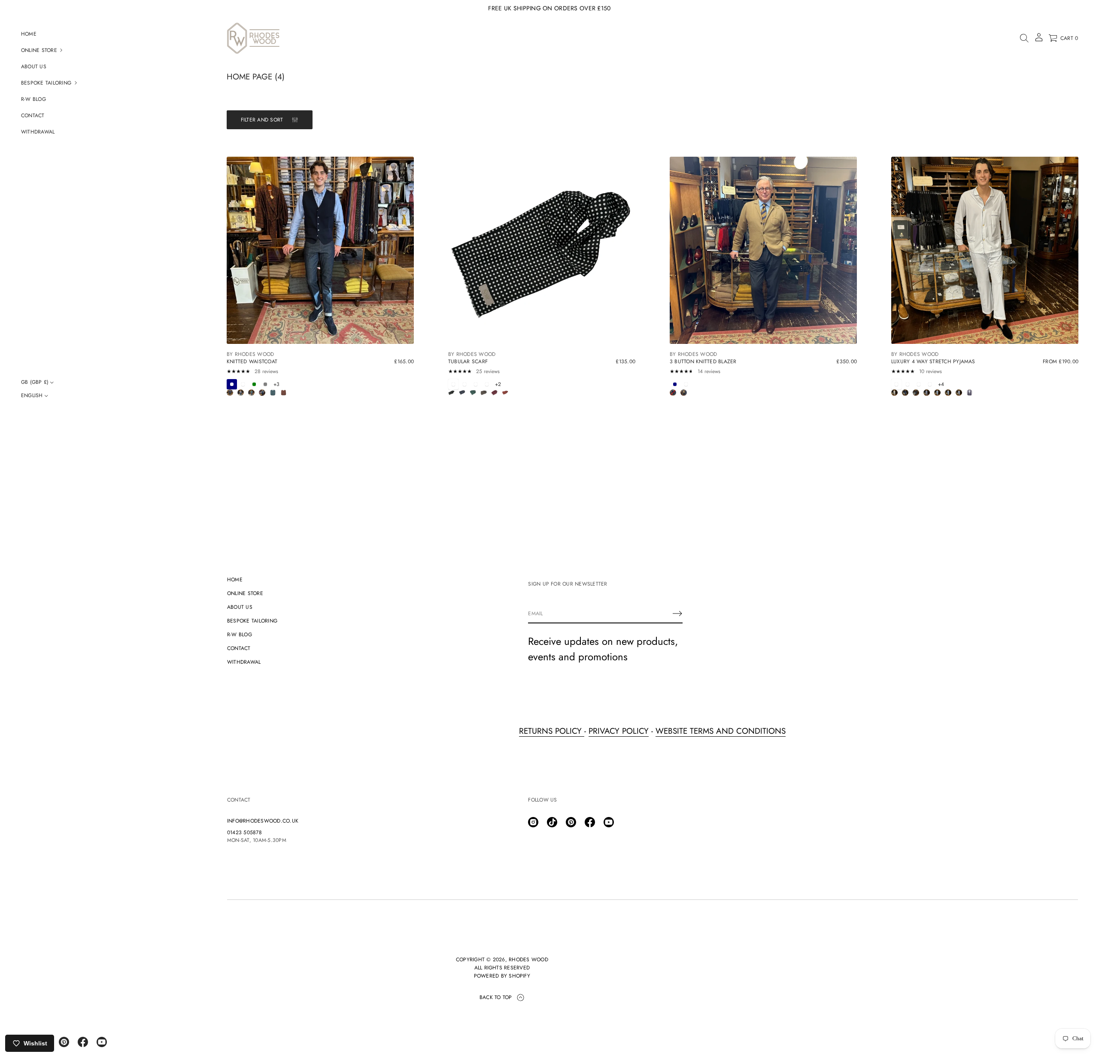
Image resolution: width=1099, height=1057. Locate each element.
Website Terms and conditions (721, 731)
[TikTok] (552, 822)
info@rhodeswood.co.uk (262, 821)
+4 (941, 384)
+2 (498, 384)
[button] (1024, 38)
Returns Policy (551, 731)
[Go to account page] (1039, 40)
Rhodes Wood (528, 959)
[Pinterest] (64, 1042)
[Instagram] (533, 822)
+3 (276, 384)
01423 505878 (244, 832)
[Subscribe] (677, 613)
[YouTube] (101, 1042)
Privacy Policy (619, 731)
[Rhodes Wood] (253, 38)
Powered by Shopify (502, 976)
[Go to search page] (1024, 38)
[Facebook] (82, 1042)
